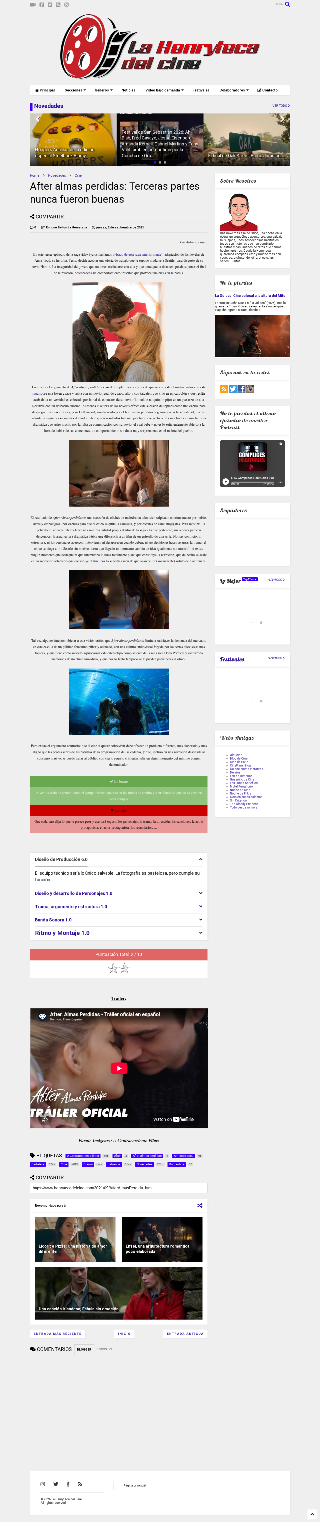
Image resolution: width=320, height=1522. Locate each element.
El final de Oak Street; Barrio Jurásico (244, 155)
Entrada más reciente (58, 1334)
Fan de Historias (241, 776)
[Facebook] (42, 4)
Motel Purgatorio (241, 786)
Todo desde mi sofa (244, 807)
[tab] (118, 859)
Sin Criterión (238, 800)
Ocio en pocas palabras (246, 797)
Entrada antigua (185, 1334)
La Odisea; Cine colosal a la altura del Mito (250, 296)
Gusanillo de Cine (242, 779)
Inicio (124, 1334)
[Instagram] (66, 4)
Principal (47, 90)
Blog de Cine (239, 758)
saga (36, 393)
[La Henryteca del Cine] (160, 78)
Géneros (102, 90)
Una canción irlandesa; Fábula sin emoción (78, 1309)
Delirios (235, 772)
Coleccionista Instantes (246, 769)
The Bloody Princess (244, 804)
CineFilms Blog (240, 765)
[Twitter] (50, 4)
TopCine (248, 579)
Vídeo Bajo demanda (163, 90)
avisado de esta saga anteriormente (136, 254)
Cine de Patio (239, 762)
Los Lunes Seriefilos (244, 783)
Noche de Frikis (240, 793)
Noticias (129, 90)
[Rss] (58, 4)
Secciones (73, 90)
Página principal (135, 1485)
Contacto (270, 90)
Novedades (57, 175)
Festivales (201, 90)
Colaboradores (232, 90)
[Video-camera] (33, 4)
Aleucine (236, 755)
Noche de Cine (240, 790)
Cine (78, 175)
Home (35, 175)
